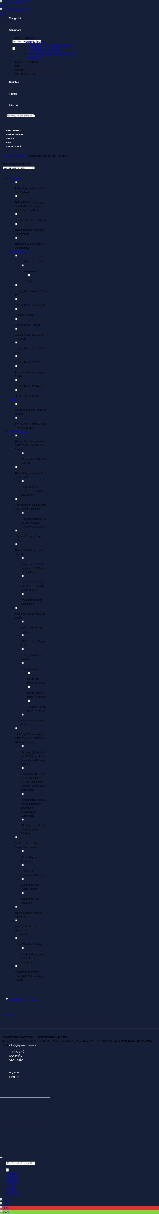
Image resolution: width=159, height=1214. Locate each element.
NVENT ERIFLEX (25, 37)
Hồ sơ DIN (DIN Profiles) (28, 944)
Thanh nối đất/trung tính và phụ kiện (29, 552)
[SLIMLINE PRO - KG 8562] (21, 999)
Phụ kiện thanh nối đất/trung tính (31, 602)
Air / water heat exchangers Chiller (30, 374)
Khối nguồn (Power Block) (45, 49)
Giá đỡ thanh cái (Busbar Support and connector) (51, 55)
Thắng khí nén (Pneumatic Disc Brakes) (29, 232)
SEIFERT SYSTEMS (27, 62)
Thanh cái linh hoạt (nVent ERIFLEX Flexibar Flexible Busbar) (29, 445)
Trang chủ (15, 18)
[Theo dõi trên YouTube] (155, 1131)
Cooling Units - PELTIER (28, 324)
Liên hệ (13, 105)
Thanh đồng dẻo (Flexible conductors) (29, 475)
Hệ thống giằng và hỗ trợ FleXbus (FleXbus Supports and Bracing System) (33, 758)
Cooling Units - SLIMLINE (29, 261)
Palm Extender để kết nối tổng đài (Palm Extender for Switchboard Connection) (33, 807)
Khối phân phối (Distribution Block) (51, 45)
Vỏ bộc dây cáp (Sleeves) (29, 859)
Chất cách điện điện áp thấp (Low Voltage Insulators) (30, 507)
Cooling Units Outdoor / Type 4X (31, 293)
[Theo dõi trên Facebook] (3, 1131)
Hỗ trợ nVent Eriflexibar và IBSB (34, 461)
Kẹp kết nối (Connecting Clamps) (32, 873)
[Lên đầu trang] (1, 1157)
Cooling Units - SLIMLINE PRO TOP (29, 336)
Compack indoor (24, 315)
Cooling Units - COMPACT (29, 305)
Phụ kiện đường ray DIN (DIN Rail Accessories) (32, 958)
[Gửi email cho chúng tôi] (54, 1131)
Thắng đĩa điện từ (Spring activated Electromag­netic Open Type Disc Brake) (29, 206)
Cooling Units (28, 271)
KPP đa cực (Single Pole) (32, 629)
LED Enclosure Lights (27, 396)
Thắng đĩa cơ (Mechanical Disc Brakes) (29, 245)
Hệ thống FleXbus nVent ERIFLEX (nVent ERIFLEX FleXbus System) (29, 738)
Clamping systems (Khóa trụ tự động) (30, 412)
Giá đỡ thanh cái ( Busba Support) (31, 887)
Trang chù (16, 1051)
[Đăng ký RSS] (105, 1131)
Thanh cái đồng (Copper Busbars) (28, 914)
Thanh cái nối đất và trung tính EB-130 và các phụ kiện (32, 568)
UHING (19, 66)
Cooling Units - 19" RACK (29, 386)
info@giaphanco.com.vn (22, 1045)
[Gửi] (13, 48)
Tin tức (13, 93)
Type (30, 281)
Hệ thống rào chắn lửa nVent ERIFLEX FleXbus (33, 829)
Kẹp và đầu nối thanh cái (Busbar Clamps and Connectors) (28, 930)
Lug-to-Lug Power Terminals (36, 681)
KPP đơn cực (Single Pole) (33, 643)
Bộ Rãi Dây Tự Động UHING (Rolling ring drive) (31, 425)
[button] (5, 160)
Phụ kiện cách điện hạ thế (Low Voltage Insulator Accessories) (33, 522)
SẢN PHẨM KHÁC (25, 74)
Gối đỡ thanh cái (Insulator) (30, 901)
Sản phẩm (15, 30)
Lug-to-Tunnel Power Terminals (36, 694)
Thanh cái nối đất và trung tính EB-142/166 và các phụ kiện (33, 586)
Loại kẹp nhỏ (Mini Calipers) (30, 220)
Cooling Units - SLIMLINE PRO (29, 350)
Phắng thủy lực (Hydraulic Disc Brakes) (29, 190)
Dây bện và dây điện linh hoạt (28, 538)
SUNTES (20, 70)
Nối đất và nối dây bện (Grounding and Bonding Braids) (28, 976)
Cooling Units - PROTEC (28, 362)
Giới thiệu (14, 82)
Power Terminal (29, 669)
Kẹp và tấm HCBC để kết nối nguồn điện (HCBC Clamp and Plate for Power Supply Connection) (33, 782)
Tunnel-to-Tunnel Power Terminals (36, 708)
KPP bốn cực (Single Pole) (32, 722)
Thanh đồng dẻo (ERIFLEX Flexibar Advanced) (31, 491)
